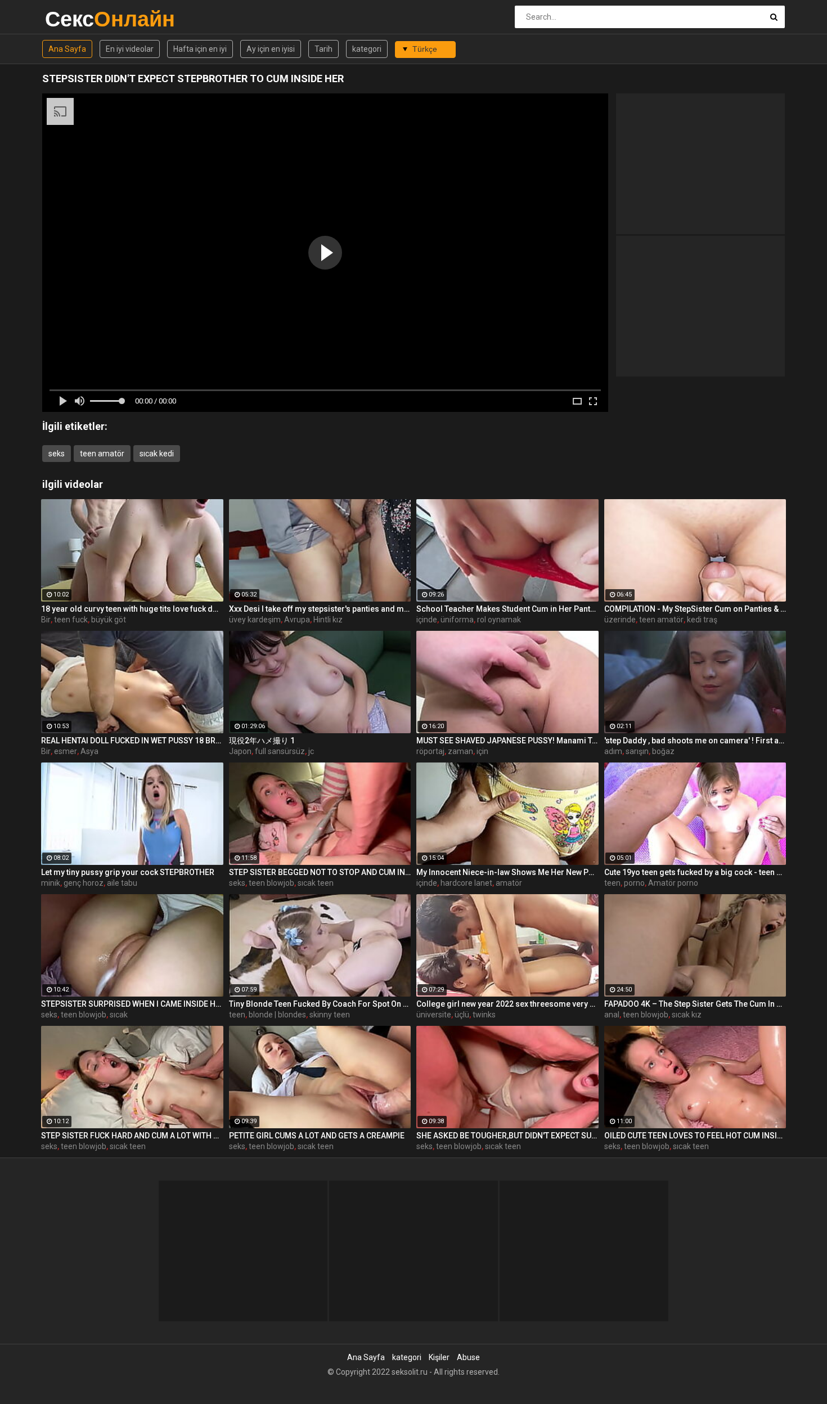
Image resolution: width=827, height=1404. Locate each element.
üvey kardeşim (255, 619)
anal (611, 1014)
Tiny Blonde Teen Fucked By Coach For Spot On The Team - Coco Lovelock (320, 1003)
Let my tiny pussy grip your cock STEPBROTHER (127, 872)
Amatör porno (673, 882)
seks (56, 453)
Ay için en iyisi (270, 48)
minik (50, 882)
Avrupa (297, 619)
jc (311, 751)
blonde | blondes (277, 1014)
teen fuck (71, 619)
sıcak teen (316, 882)
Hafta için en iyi (200, 48)
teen (612, 882)
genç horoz (84, 882)
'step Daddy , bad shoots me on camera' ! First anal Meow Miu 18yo (695, 740)
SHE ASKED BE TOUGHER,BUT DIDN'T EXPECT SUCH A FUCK (507, 1135)
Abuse (468, 1357)
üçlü (462, 1014)
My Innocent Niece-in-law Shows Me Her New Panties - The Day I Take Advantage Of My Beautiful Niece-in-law (507, 872)
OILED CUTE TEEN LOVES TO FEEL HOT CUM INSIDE (695, 1135)
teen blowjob (271, 882)
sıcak (119, 1014)
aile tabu (122, 882)
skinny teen (329, 1014)
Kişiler (439, 1357)
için (482, 751)
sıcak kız (687, 1014)
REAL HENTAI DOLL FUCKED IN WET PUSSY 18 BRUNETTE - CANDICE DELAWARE (132, 740)
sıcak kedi (157, 453)
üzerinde (620, 619)
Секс (74, 19)
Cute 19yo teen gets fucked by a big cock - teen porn (695, 872)
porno (634, 882)
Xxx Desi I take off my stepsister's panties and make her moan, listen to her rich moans (320, 608)
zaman (460, 751)
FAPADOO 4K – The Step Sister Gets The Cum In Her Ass (695, 1003)
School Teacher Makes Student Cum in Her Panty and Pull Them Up (507, 608)
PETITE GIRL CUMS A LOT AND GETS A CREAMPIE (316, 1135)
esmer (65, 751)
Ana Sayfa (67, 48)
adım (613, 751)
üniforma (457, 619)
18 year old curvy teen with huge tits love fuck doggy (132, 608)
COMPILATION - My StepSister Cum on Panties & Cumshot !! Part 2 (695, 608)
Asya (89, 751)
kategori (366, 48)
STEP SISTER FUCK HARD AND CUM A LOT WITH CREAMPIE (132, 1135)
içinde (426, 619)
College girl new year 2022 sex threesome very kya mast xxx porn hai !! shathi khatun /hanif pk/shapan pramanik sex (507, 1003)
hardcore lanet (466, 882)
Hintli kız (328, 619)
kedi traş (702, 619)
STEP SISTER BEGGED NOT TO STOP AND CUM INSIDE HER (320, 872)
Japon (240, 751)
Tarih (323, 48)
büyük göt (108, 619)
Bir (46, 619)
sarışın (637, 751)
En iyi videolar (130, 48)
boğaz (663, 751)
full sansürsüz (280, 751)
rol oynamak (499, 619)
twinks (484, 1014)
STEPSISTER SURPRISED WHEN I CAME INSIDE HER (132, 1003)
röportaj (430, 751)
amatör (509, 882)
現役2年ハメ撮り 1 (262, 740)
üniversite (433, 1014)
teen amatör (102, 453)
